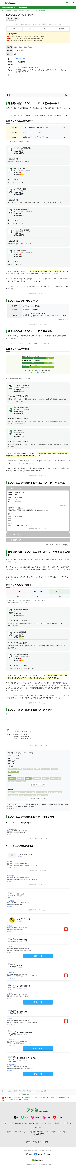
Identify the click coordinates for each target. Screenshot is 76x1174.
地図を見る (12, 834)
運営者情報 (38, 1127)
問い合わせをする (12, 808)
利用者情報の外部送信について (39, 1132)
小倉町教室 (10, 901)
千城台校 (9, 926)
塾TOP (4, 10)
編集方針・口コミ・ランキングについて (41, 1123)
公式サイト (38, 955)
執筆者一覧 (58, 1123)
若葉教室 (9, 861)
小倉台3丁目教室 (12, 829)
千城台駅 (29, 10)
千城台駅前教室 (11, 972)
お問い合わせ (63, 1132)
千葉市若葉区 (22, 10)
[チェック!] (66, 929)
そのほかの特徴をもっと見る (38, 785)
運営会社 (53, 1132)
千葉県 (15, 10)
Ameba (31, 1154)
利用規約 (9, 1132)
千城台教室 (10, 1039)
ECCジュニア (20, 59)
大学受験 (37, 1117)
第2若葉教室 (10, 876)
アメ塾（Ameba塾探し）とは (18, 1123)
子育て (48, 1117)
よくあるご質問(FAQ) (38, 1134)
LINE (26, 1117)
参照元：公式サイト (64, 505)
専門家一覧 (67, 1123)
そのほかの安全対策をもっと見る (38, 798)
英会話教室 (10, 10)
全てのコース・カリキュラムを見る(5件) (57, 545)
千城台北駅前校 (11, 1065)
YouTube (59, 1117)
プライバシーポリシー (21, 1132)
